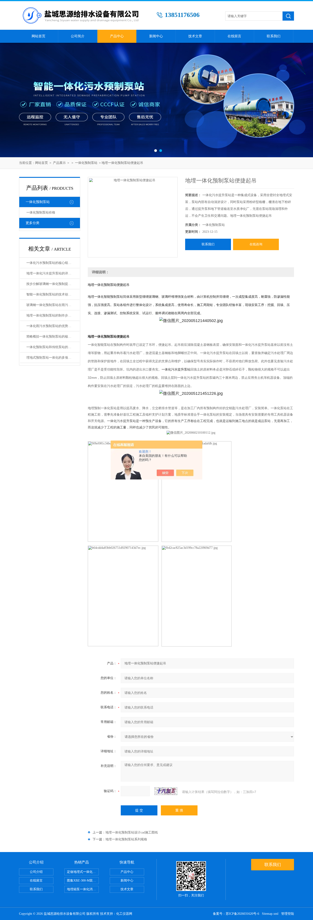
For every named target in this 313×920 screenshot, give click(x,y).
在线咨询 (256, 244)
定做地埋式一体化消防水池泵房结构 (83, 872)
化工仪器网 (124, 913)
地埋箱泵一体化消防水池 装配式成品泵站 (83, 889)
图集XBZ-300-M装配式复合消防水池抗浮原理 (83, 880)
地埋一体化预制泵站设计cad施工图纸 (131, 832)
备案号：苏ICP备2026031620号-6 (236, 913)
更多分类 (32, 223)
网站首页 (38, 36)
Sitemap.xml (270, 913)
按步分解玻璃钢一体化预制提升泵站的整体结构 (53, 284)
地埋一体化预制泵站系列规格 (126, 839)
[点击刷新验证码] (165, 791)
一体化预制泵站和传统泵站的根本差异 (53, 347)
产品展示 (59, 163)
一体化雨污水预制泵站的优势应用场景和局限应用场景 (53, 326)
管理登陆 (287, 913)
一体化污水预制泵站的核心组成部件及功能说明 (53, 263)
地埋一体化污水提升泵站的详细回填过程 (53, 273)
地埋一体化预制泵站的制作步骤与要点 (53, 315)
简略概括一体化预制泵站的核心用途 (52, 336)
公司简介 (78, 36)
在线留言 (234, 36)
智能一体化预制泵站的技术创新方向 (52, 294)
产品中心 (117, 36)
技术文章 (195, 36)
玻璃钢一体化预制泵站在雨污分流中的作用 (53, 305)
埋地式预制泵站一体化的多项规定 (50, 357)
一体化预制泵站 (86, 163)
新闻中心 (156, 36)
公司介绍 (36, 872)
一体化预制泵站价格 (40, 212)
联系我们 (273, 36)
